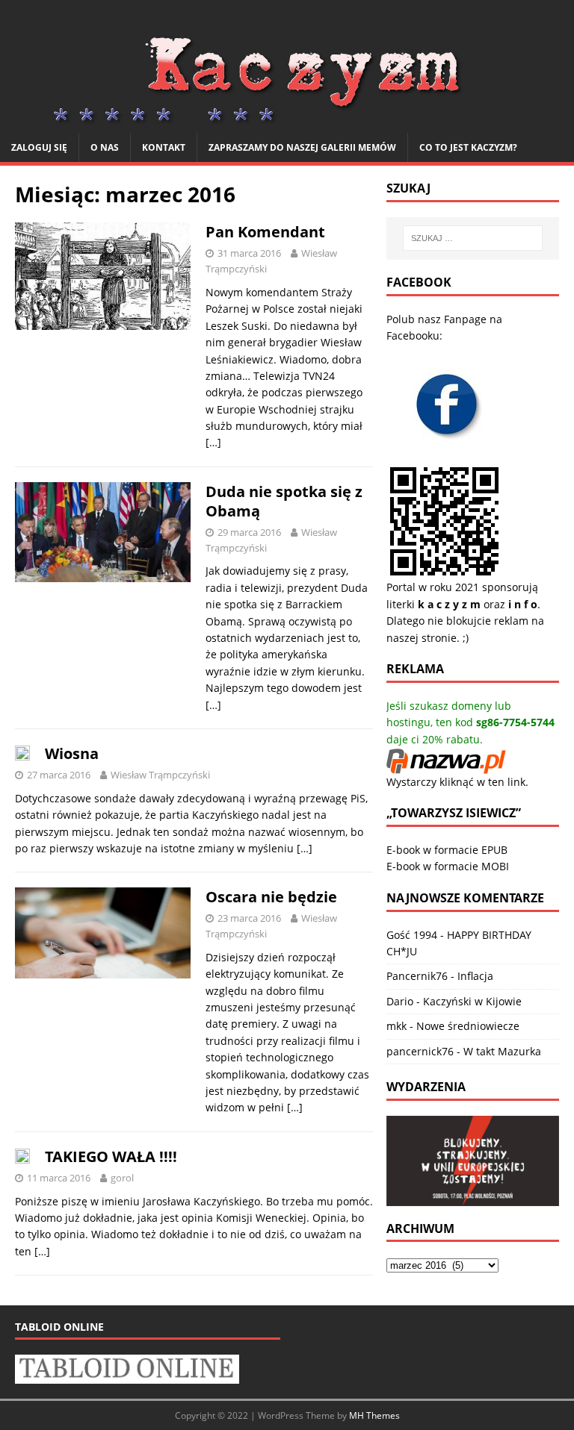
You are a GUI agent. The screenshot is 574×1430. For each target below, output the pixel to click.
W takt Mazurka (502, 1051)
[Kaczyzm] (287, 123)
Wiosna (72, 753)
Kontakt (163, 147)
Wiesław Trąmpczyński (160, 774)
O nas (104, 147)
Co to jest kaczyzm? (468, 147)
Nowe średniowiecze (467, 1026)
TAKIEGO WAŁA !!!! (111, 1156)
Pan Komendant (265, 232)
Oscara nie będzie (271, 897)
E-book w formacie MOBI (447, 866)
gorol (122, 1177)
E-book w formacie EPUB (446, 850)
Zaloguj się (39, 147)
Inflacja (475, 976)
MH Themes (374, 1415)
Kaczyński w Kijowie (472, 1001)
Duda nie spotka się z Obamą (284, 501)
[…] (213, 442)
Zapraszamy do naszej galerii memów (302, 147)
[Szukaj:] (472, 238)
